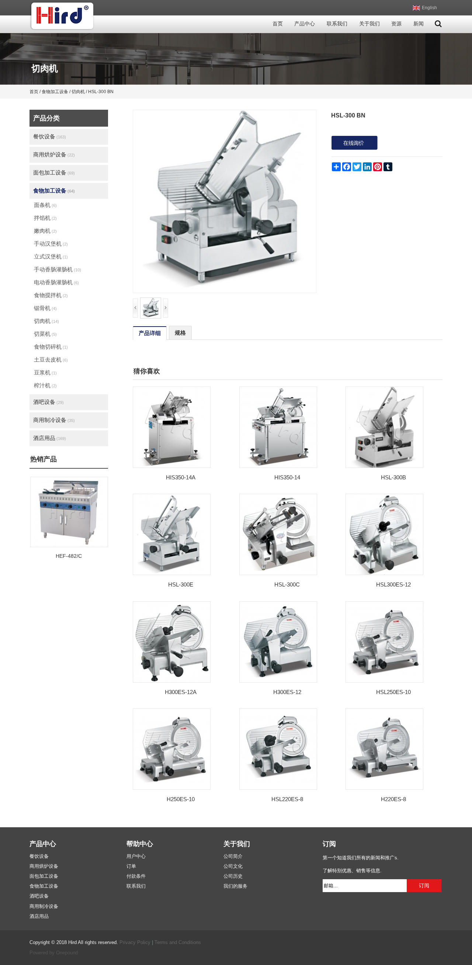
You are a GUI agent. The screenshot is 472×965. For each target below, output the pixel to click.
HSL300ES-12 (393, 584)
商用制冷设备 (54, 420)
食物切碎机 (51, 347)
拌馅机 (45, 218)
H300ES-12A (181, 692)
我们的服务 (235, 886)
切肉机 (46, 321)
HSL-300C (287, 584)
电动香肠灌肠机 (56, 282)
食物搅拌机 (51, 295)
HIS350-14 (287, 477)
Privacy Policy (134, 942)
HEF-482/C (69, 556)
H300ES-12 (287, 692)
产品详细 (150, 333)
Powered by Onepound (54, 952)
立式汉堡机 (51, 256)
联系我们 (337, 24)
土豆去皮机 (51, 359)
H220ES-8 (393, 799)
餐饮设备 (49, 136)
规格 (180, 333)
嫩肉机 (45, 231)
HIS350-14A (180, 477)
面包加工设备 (54, 172)
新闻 (418, 24)
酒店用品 (49, 438)
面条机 (45, 205)
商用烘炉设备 (54, 154)
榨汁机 (45, 385)
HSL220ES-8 (287, 799)
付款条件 (136, 876)
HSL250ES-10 (393, 692)
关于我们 (369, 24)
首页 (278, 24)
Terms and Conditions (178, 942)
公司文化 (233, 866)
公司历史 (233, 876)
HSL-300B (393, 477)
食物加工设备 (54, 190)
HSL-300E (180, 584)
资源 (396, 24)
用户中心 (136, 856)
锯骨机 (45, 308)
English (429, 7)
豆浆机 (45, 372)
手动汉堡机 (51, 243)
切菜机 (45, 334)
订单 (131, 866)
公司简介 (233, 856)
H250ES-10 (181, 799)
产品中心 (304, 24)
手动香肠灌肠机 (57, 269)
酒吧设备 (48, 402)
